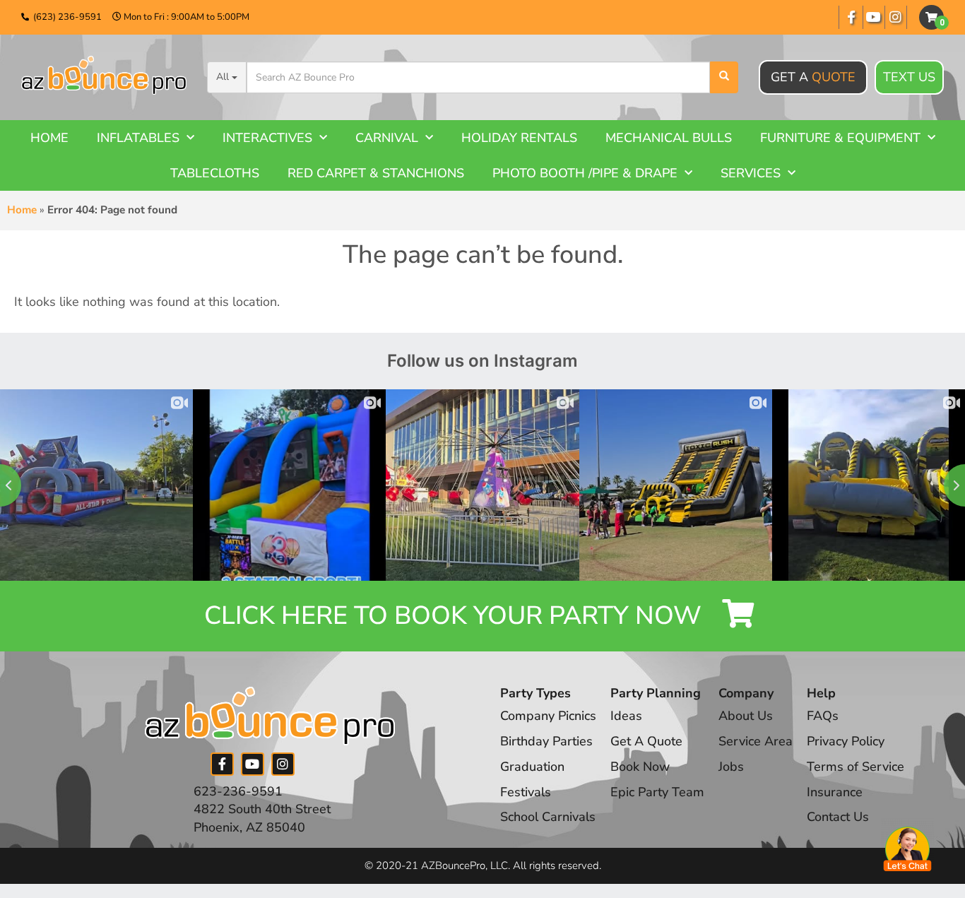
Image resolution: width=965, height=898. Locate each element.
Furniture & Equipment (840, 137)
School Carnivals (548, 816)
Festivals (525, 792)
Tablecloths (214, 173)
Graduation (532, 766)
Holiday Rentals (519, 137)
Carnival (386, 137)
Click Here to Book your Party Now (456, 615)
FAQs (823, 715)
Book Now (640, 766)
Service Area (755, 741)
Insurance (835, 792)
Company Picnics (548, 715)
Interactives (267, 137)
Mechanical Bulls (668, 137)
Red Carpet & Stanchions (376, 173)
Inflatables (138, 137)
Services (751, 173)
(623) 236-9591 (67, 17)
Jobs (731, 766)
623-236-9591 (238, 791)
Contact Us (838, 816)
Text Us (909, 77)
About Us (745, 715)
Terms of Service (855, 766)
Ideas (626, 715)
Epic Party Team (657, 792)
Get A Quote (646, 741)
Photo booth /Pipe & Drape (584, 173)
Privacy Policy (845, 741)
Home (49, 137)
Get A (813, 77)
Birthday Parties (546, 741)
